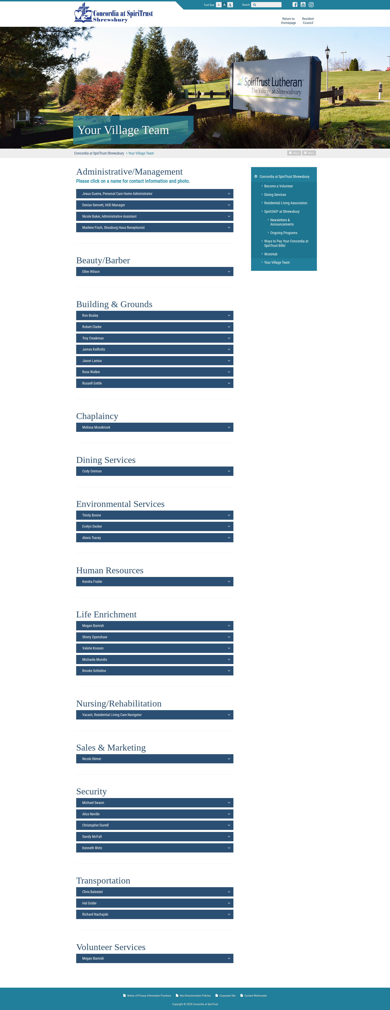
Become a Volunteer (278, 186)
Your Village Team (277, 262)
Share (296, 153)
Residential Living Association (285, 203)
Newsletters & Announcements (282, 222)
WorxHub (270, 254)
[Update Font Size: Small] (219, 4)
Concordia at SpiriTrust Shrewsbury (285, 176)
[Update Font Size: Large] (230, 4)
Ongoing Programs (283, 233)
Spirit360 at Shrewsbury (282, 211)
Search (246, 4)
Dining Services (275, 194)
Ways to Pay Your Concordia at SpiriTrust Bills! (286, 243)
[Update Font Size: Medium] (224, 4)
